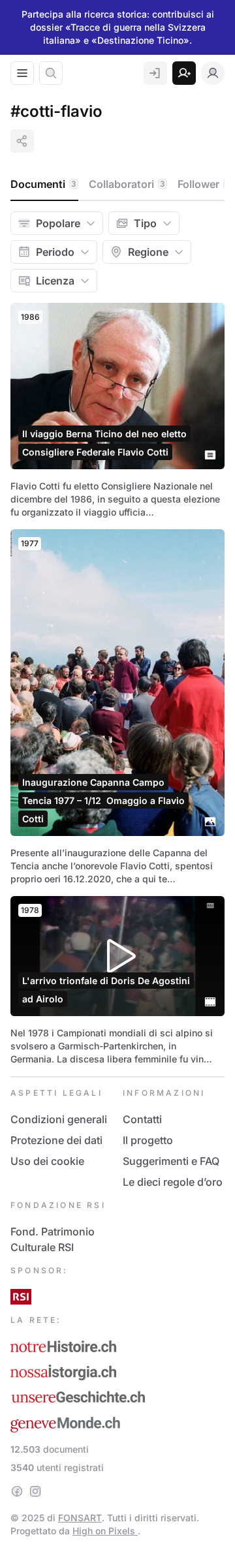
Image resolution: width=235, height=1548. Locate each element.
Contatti (142, 1119)
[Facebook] (17, 1491)
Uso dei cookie (47, 1161)
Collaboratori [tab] (127, 184)
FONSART (80, 1517)
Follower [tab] (204, 184)
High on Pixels (105, 1530)
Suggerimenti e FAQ (171, 1161)
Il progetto (148, 1140)
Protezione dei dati (56, 1140)
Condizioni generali (58, 1119)
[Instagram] (35, 1491)
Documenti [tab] (43, 184)
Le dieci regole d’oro (173, 1181)
